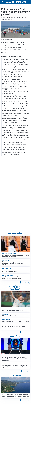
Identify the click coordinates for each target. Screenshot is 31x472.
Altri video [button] (26, 371)
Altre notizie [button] (25, 282)
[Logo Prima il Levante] (15, 2)
